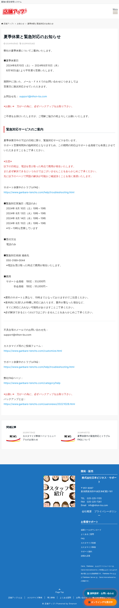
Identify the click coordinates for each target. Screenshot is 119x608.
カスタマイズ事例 (88, 547)
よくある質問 (65, 597)
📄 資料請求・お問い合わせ (100, 593)
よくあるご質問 (87, 534)
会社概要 (87, 511)
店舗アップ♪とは (15, 597)
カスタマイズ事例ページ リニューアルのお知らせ (39, 438)
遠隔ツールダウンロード (91, 530)
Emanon (73, 603)
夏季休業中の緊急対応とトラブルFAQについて (93, 438)
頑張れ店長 (85, 556)
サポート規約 (86, 551)
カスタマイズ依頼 (88, 543)
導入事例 (51, 597)
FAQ (82, 538)
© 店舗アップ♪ (49, 603)
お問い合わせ (81, 597)
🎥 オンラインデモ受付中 (100, 602)
